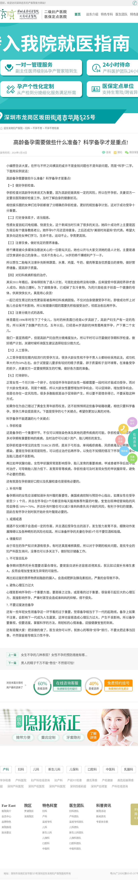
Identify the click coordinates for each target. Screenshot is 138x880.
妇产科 (59, 780)
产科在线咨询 (120, 786)
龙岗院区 (29, 816)
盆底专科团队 (76, 822)
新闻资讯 (101, 816)
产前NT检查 (74, 780)
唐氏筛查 (92, 780)
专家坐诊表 (102, 822)
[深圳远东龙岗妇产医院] (33, 14)
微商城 (124, 451)
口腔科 (45, 843)
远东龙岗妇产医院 (13, 128)
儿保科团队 (75, 838)
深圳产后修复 (99, 786)
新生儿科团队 (76, 832)
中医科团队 (75, 848)
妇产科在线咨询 (40, 780)
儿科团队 (74, 827)
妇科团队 (74, 811)
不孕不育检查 (52, 128)
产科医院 (20, 780)
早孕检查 (5, 780)
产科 (44, 816)
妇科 (27, 128)
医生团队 (121, 14)
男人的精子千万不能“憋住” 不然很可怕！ (48, 663)
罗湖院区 (29, 811)
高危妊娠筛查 (125, 780)
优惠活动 (132, 458)
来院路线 (6, 827)
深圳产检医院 (36, 786)
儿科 (44, 827)
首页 (78, 14)
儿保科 (45, 838)
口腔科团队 (75, 843)
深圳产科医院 (15, 786)
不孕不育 (37, 128)
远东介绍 (92, 14)
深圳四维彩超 (78, 786)
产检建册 (107, 780)
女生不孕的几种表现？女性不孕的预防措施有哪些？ (56, 655)
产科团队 (74, 816)
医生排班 (120, 440)
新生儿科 (47, 832)
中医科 (45, 848)
